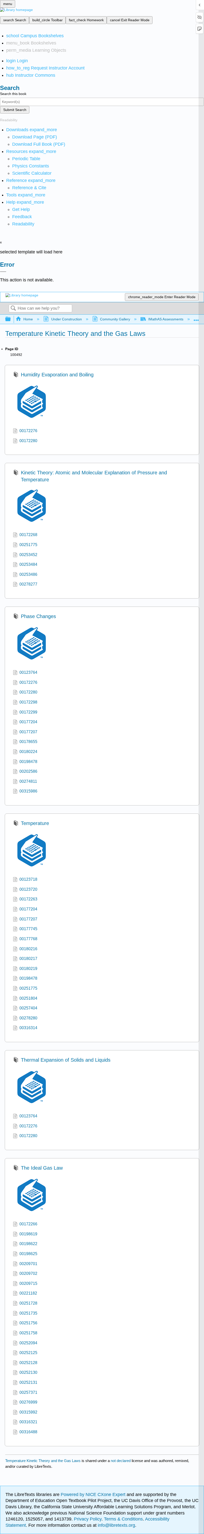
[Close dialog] (3, 271)
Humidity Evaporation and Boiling (57, 374)
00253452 (28, 555)
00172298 (28, 702)
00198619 (28, 1234)
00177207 (28, 732)
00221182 (28, 1293)
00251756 (28, 1323)
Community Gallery (115, 319)
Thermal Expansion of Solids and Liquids (65, 1060)
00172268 (28, 535)
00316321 (28, 1422)
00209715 (28, 1283)
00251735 (28, 1313)
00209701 (28, 1264)
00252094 (28, 1343)
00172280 (28, 441)
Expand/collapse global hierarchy (11, 319)
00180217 (28, 958)
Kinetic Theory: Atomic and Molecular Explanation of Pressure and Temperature (94, 476)
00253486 (28, 574)
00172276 (28, 431)
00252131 (28, 1382)
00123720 (28, 889)
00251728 (28, 1303)
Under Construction (66, 319)
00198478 (28, 762)
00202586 (28, 771)
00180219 (28, 968)
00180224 (28, 752)
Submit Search (14, 110)
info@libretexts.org (116, 1525)
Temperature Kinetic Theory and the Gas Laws (43, 1461)
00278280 (28, 1018)
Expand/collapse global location (196, 318)
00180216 (28, 949)
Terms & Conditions (123, 1519)
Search (13, 308)
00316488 (28, 1432)
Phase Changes (38, 616)
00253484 (28, 564)
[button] (22, 216)
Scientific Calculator (31, 173)
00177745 (28, 929)
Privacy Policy (88, 1519)
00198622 (28, 1244)
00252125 (28, 1353)
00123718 (28, 879)
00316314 (28, 1028)
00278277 (28, 584)
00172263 (28, 899)
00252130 (28, 1372)
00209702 (28, 1273)
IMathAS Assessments (165, 319)
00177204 (28, 722)
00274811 (28, 781)
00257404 (28, 1008)
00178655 (28, 742)
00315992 (28, 1412)
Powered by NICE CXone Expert (94, 1494)
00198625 (28, 1254)
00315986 (28, 791)
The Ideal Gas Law (42, 1168)
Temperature (35, 823)
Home (28, 319)
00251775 (28, 545)
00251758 (28, 1333)
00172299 (28, 712)
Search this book (13, 94)
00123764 (28, 672)
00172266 (28, 1224)
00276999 (28, 1402)
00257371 (28, 1392)
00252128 (28, 1363)
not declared (121, 1461)
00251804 (28, 998)
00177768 (28, 939)
